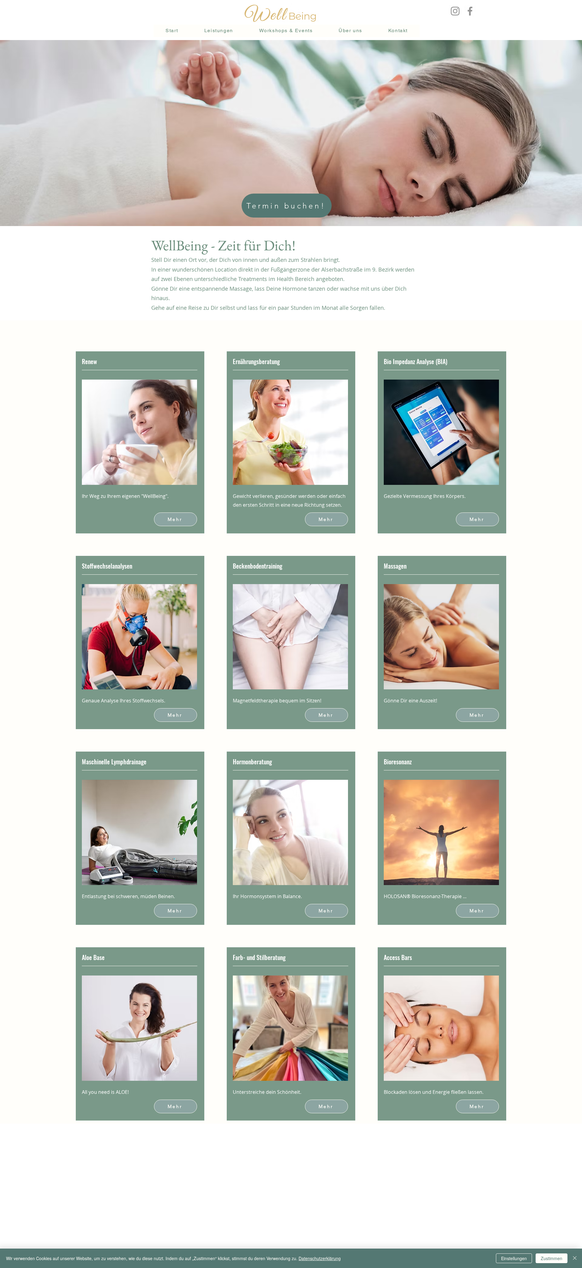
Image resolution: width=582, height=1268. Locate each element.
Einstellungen (514, 1258)
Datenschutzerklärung (320, 1258)
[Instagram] (455, 11)
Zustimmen (551, 1258)
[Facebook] (470, 11)
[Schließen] (574, 1258)
